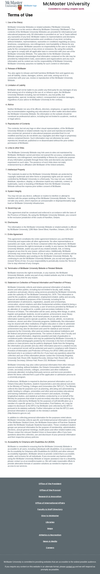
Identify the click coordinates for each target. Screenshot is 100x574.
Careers (50, 547)
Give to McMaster (50, 515)
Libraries (50, 522)
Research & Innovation (50, 496)
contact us (70, 566)
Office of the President (50, 483)
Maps (50, 528)
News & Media (50, 541)
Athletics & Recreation (50, 535)
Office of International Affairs (50, 503)
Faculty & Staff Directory (50, 509)
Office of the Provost (50, 490)
